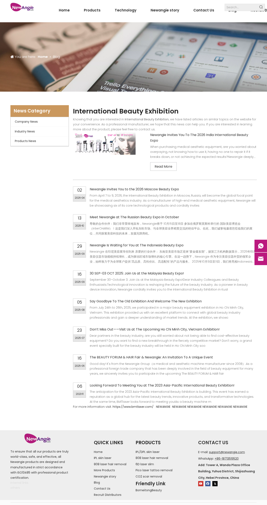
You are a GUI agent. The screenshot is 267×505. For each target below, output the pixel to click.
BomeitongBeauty (149, 490)
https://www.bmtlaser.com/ (133, 407)
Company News (26, 122)
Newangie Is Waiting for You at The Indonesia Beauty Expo (137, 245)
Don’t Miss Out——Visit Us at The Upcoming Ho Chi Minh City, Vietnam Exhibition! (155, 329)
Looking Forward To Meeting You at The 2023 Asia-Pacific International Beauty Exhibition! (162, 385)
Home (98, 452)
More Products (104, 470)
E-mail (203, 452)
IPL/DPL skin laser (148, 452)
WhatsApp (205, 458)
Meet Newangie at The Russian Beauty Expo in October (134, 217)
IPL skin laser (102, 458)
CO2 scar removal (149, 476)
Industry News (25, 131)
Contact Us (102, 488)
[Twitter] (215, 483)
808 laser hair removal (110, 464)
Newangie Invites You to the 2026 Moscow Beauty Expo (134, 189)
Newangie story (105, 476)
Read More (163, 166)
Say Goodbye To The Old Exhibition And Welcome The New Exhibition (146, 301)
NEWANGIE (163, 407)
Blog (97, 482)
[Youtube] (200, 483)
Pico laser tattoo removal (154, 470)
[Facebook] (207, 483)
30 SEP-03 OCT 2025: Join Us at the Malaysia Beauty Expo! (137, 273)
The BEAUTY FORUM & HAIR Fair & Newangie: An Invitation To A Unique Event (151, 357)
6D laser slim (145, 464)
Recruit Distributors (107, 495)
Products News (25, 141)
